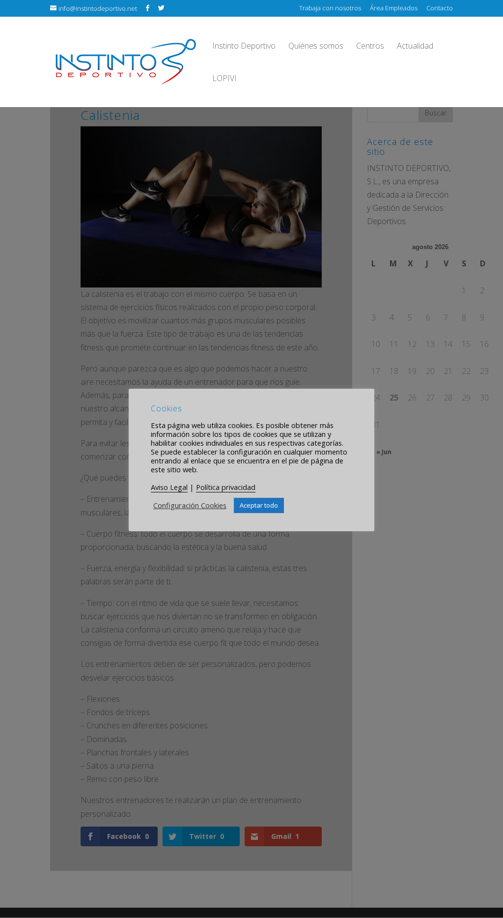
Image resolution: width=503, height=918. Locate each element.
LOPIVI (224, 79)
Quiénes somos (315, 46)
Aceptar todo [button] (259, 505)
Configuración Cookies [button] (189, 505)
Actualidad (415, 46)
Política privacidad (225, 487)
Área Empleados (394, 8)
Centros (370, 46)
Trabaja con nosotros (330, 8)
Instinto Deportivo (244, 46)
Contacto (439, 8)
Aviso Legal (169, 487)
